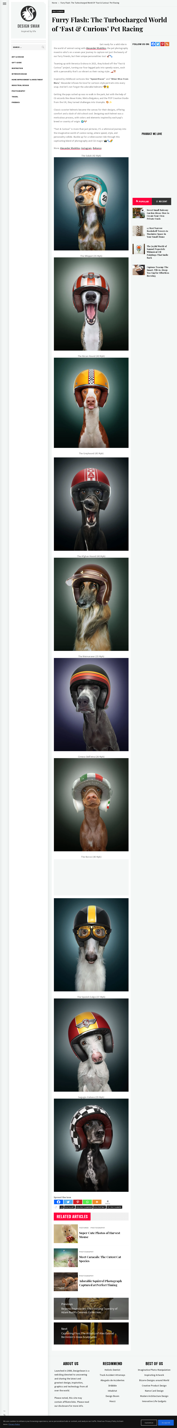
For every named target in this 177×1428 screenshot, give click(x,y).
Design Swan (28, 26)
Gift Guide (17, 62)
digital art (69, 1207)
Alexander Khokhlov (96, 48)
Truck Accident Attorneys (112, 1374)
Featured (84, 1228)
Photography (18, 91)
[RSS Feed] (167, 44)
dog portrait (99, 1207)
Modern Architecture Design (154, 1396)
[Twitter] (68, 1202)
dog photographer (84, 1207)
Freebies (16, 102)
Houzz (112, 1401)
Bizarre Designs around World (154, 1380)
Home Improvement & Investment (27, 79)
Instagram (86, 148)
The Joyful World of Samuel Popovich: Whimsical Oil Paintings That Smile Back (157, 252)
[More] (96, 1202)
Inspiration (17, 68)
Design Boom (112, 1396)
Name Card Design (154, 1390)
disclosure (63, 1405)
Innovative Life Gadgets (154, 1401)
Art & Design (18, 57)
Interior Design (19, 74)
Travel (15, 96)
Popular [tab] (144, 201)
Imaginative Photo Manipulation (154, 1369)
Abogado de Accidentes (113, 1380)
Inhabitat (112, 1390)
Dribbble (112, 1385)
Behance (97, 148)
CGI (61, 1207)
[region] (88, 1422)
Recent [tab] (162, 201)
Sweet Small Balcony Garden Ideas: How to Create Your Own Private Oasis (158, 214)
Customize (149, 1423)
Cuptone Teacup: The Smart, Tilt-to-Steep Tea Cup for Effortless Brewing (158, 271)
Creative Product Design (154, 1385)
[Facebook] (58, 1202)
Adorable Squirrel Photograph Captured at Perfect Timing (100, 1283)
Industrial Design (20, 85)
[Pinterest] (77, 1202)
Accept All (166, 1423)
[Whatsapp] (87, 1202)
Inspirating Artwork (154, 1374)
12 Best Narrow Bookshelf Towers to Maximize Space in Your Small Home (157, 232)
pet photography (114, 1207)
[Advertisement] (91, 877)
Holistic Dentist (112, 1369)
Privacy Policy (14, 1424)
